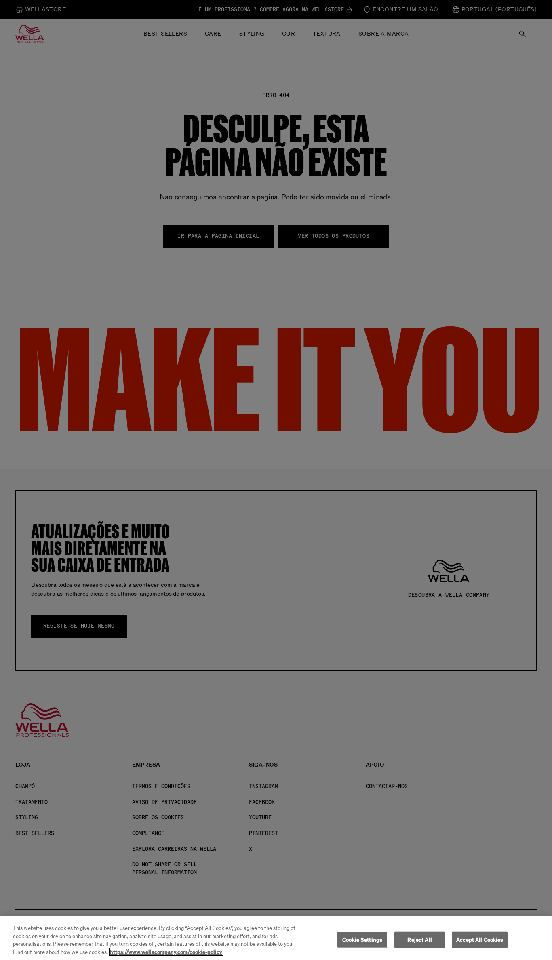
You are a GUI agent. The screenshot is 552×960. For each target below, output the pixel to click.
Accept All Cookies (479, 940)
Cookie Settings (362, 940)
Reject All (419, 940)
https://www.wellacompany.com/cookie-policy (166, 952)
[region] (276, 938)
